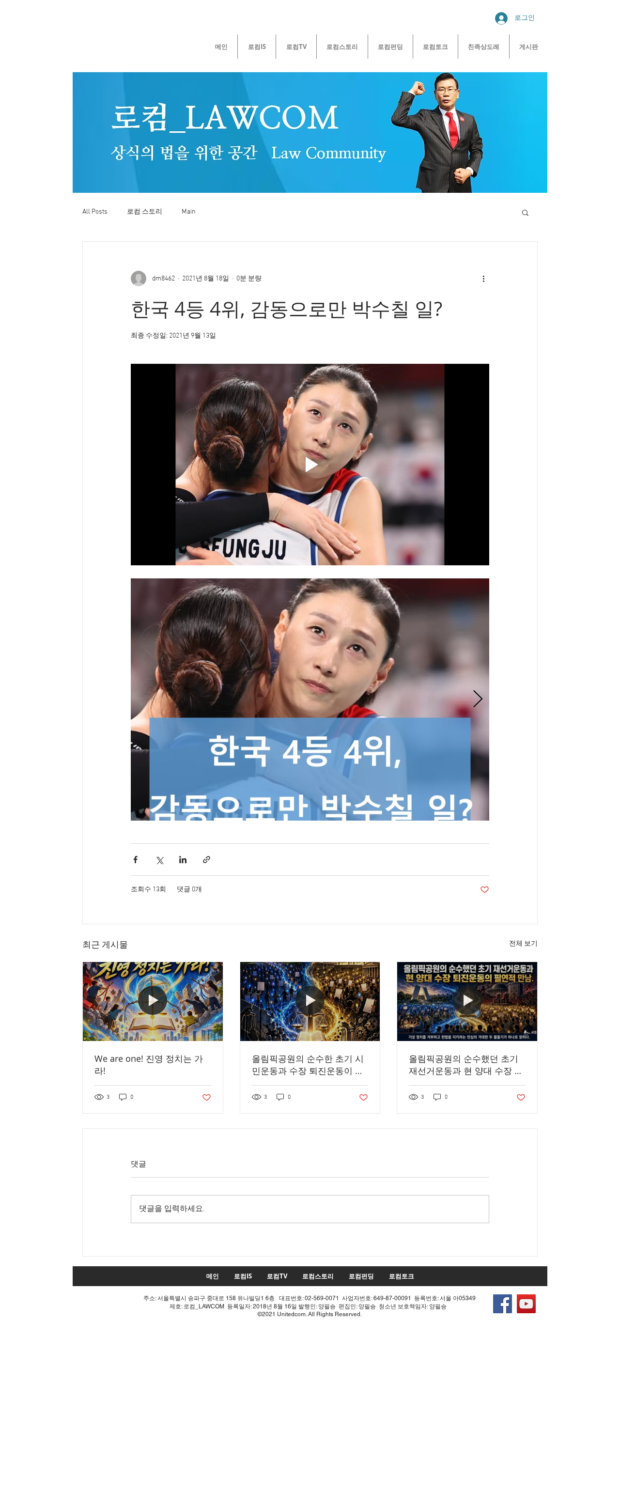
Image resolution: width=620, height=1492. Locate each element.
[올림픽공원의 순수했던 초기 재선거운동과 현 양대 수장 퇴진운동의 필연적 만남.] (467, 1001)
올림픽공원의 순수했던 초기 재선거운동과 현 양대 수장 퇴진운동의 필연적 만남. (466, 1065)
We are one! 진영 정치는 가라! (148, 1064)
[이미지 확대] (310, 699)
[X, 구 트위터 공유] (159, 859)
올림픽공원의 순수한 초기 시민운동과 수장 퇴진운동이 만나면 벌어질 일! (308, 1065)
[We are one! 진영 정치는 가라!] (153, 1001)
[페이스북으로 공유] (135, 859)
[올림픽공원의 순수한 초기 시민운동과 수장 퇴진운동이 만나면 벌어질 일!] (310, 1001)
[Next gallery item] (477, 699)
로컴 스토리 (144, 212)
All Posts (95, 212)
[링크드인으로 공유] (182, 859)
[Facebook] (502, 1303)
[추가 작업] (483, 278)
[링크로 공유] (206, 859)
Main (189, 212)
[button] (525, 212)
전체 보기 (523, 944)
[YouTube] (526, 1303)
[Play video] (310, 464)
